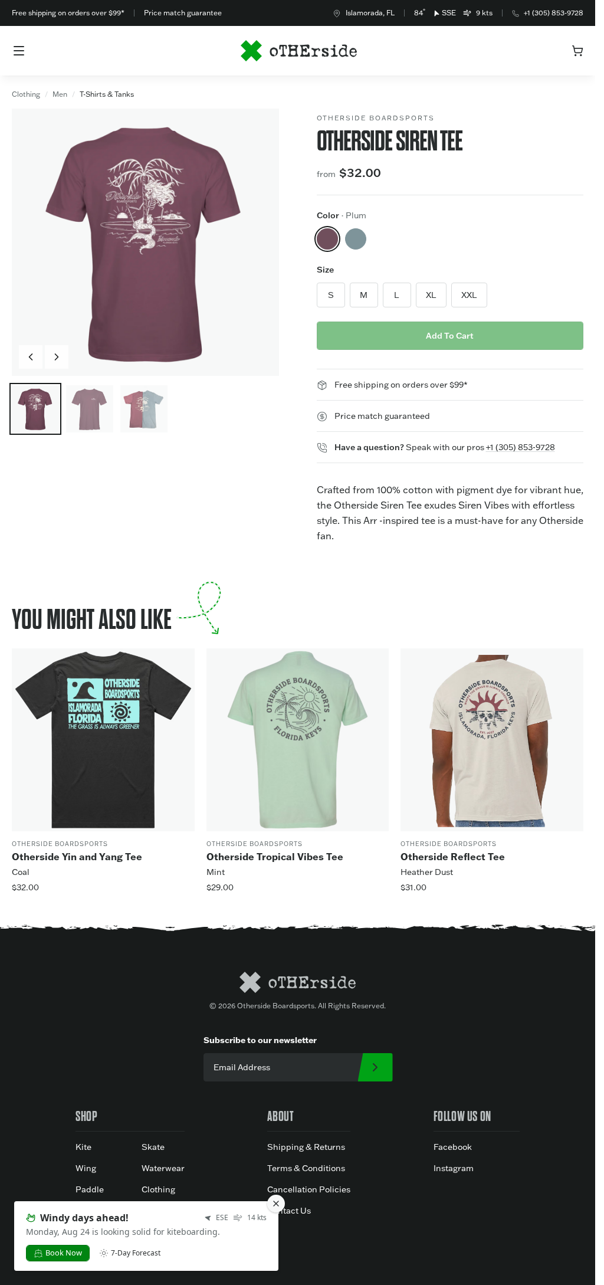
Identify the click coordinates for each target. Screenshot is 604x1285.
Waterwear (163, 1168)
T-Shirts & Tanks (107, 94)
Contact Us (289, 1210)
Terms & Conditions (306, 1168)
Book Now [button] (63, 1252)
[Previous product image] (30, 357)
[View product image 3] (144, 408)
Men (59, 94)
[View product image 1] (35, 408)
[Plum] (327, 239)
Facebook (453, 1147)
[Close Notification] (276, 1203)
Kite (83, 1147)
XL (431, 295)
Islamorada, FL (370, 12)
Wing (86, 1168)
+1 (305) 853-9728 (553, 12)
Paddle (90, 1189)
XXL (469, 295)
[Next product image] (56, 357)
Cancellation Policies (308, 1189)
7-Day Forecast (135, 1253)
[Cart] (577, 51)
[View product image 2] (89, 408)
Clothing (26, 94)
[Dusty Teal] (355, 239)
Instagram (454, 1168)
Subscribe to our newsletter (260, 1039)
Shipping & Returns (306, 1147)
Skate (153, 1147)
